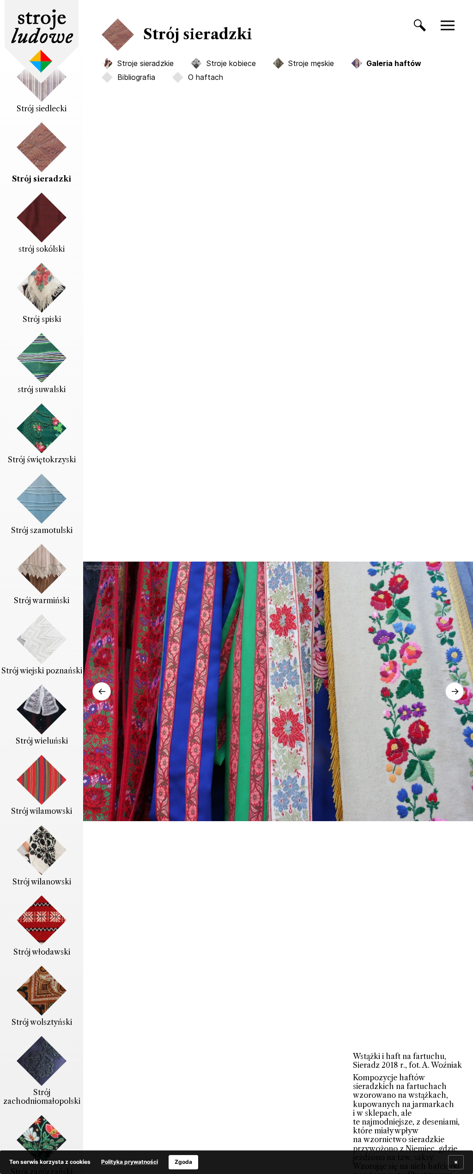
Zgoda (183, 1161)
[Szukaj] (415, 27)
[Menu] (452, 25)
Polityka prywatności (129, 1161)
